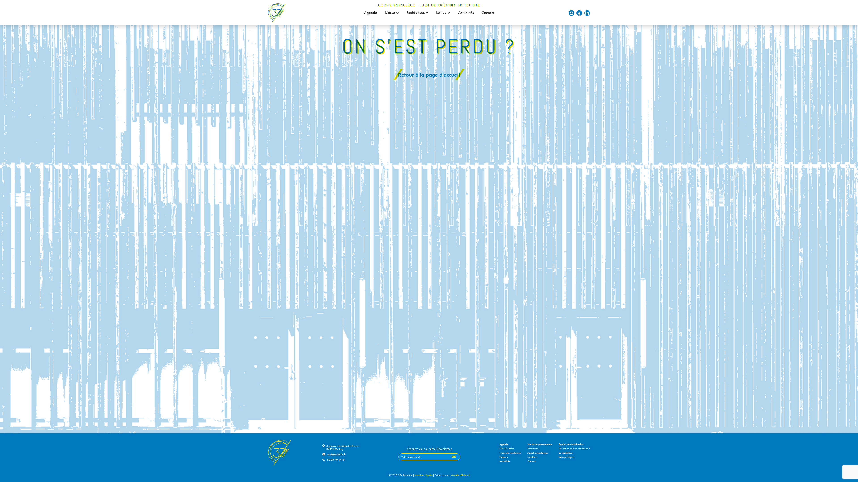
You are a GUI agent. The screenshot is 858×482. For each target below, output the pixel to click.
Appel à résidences (537, 452)
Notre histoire (506, 448)
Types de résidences (510, 452)
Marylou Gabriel (460, 475)
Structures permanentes (539, 444)
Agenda (370, 12)
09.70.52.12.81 (336, 460)
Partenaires (533, 448)
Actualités (466, 12)
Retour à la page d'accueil (429, 74)
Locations (532, 457)
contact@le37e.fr (336, 454)
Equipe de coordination (571, 444)
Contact (488, 12)
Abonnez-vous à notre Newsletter (429, 449)
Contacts (531, 461)
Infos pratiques (566, 457)
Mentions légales (423, 475)
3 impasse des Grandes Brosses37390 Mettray (342, 447)
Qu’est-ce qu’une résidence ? (574, 448)
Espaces (503, 457)
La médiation (565, 452)
